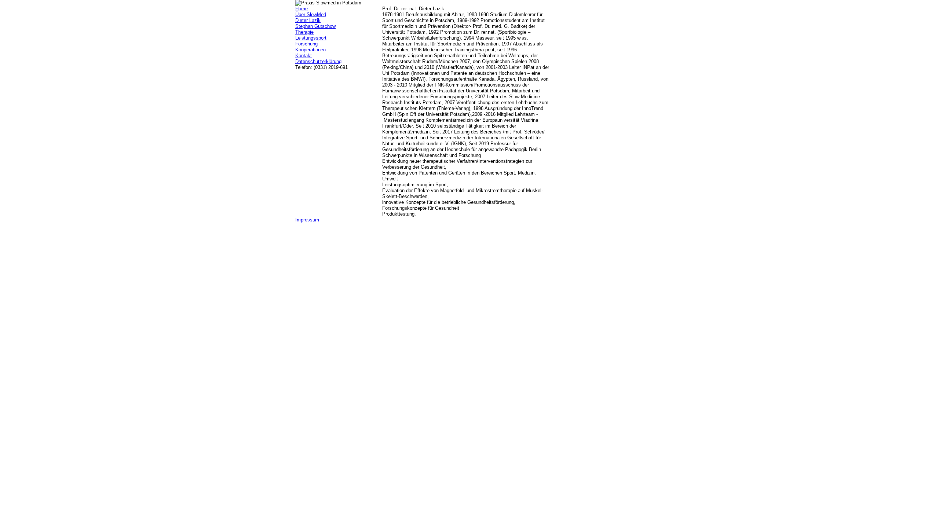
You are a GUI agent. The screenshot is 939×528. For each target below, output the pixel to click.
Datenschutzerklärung (318, 61)
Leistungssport (310, 38)
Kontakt (303, 55)
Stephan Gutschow (315, 26)
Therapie (304, 32)
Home (301, 8)
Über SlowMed (310, 14)
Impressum (307, 220)
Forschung (306, 44)
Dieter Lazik (308, 20)
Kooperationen (310, 49)
